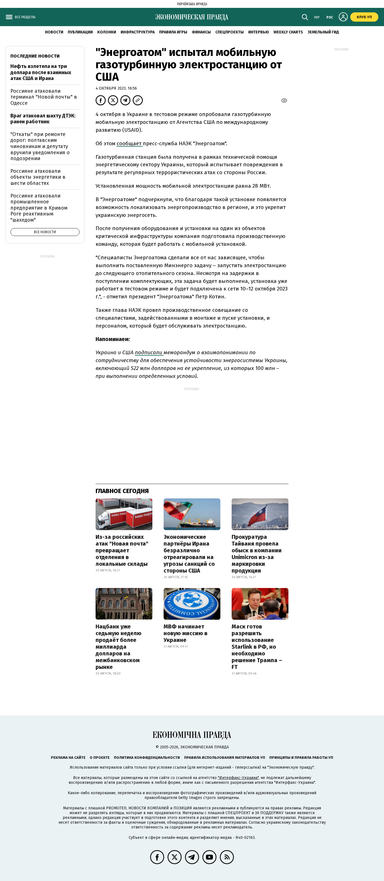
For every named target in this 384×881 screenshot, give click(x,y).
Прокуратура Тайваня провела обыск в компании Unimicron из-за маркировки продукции (257, 553)
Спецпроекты (229, 32)
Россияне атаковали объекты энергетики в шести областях (37, 177)
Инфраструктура (138, 32)
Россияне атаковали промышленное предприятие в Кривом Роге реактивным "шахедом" (38, 208)
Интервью (258, 32)
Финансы (201, 32)
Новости (54, 32)
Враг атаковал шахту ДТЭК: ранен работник (42, 119)
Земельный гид (323, 32)
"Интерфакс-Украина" (238, 777)
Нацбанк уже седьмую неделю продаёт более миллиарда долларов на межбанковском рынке (118, 646)
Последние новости (35, 56)
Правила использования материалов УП (224, 757)
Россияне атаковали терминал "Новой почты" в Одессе (43, 97)
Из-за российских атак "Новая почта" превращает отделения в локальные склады (122, 550)
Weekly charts (288, 32)
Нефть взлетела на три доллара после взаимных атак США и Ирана (40, 72)
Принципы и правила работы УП (301, 757)
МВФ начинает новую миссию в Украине (185, 633)
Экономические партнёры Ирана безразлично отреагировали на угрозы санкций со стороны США (189, 553)
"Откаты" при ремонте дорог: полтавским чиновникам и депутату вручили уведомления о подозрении (40, 146)
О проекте (100, 757)
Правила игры (173, 32)
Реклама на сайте (68, 757)
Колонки (106, 32)
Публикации (80, 32)
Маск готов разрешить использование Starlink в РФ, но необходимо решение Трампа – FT (257, 646)
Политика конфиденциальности (147, 757)
